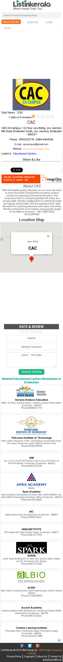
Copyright (29, 656)
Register (32, 22)
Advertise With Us (52, 659)
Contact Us (55, 656)
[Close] (48, 236)
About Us (42, 656)
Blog (8, 28)
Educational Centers (24, 153)
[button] (31, 259)
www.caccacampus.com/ (36, 148)
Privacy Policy (14, 656)
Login (49, 22)
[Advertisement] (31, 55)
